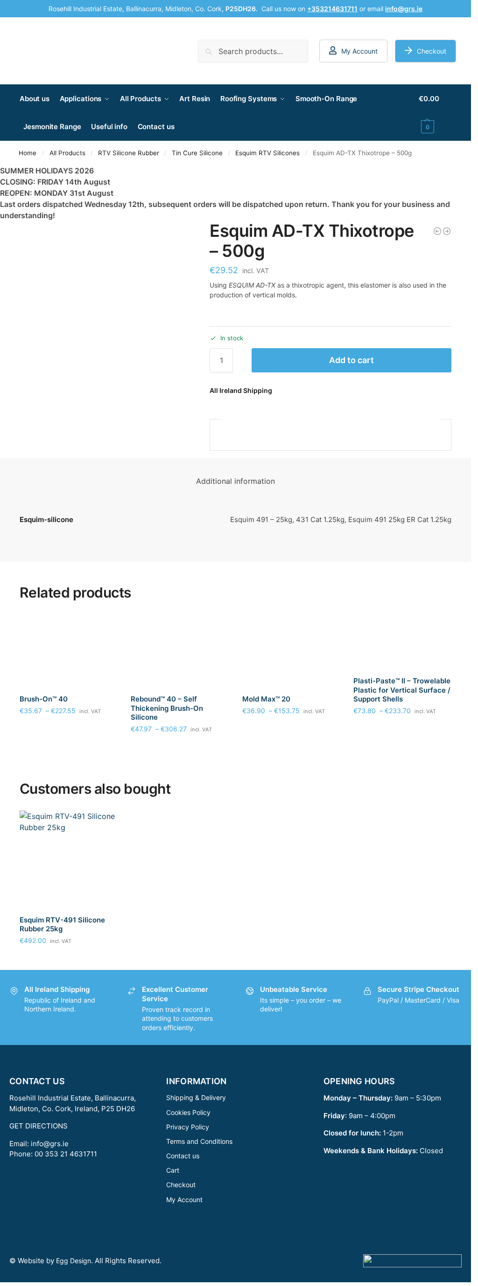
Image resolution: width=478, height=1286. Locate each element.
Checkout (431, 51)
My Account (359, 51)
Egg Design (73, 1261)
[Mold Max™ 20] (291, 650)
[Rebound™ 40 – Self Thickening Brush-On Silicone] (179, 650)
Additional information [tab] (235, 481)
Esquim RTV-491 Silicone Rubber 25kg (62, 924)
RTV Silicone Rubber (128, 153)
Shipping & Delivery (196, 1097)
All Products (67, 153)
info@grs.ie (50, 1143)
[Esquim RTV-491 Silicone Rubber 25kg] (68, 859)
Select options (68, 730)
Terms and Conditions (199, 1141)
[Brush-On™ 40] (68, 650)
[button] (435, 113)
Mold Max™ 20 (266, 699)
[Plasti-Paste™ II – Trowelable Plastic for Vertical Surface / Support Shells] (402, 641)
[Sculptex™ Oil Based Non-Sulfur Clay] (437, 231)
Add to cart (351, 360)
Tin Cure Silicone (197, 153)
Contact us (182, 1156)
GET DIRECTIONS (38, 1125)
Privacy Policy (187, 1127)
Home (27, 153)
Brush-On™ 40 (44, 699)
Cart (172, 1170)
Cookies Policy (188, 1112)
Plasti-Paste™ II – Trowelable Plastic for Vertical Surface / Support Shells (401, 689)
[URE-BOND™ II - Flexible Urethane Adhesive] (446, 231)
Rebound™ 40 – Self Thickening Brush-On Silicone (167, 708)
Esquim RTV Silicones (267, 153)
